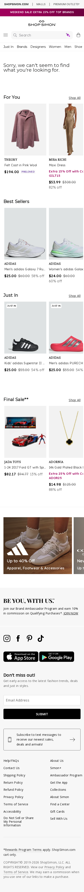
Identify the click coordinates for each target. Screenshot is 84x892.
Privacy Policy (13, 797)
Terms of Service (15, 804)
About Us (57, 761)
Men (67, 47)
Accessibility (12, 811)
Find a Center (60, 804)
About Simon (59, 797)
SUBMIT (42, 714)
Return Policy (13, 782)
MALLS (41, 4)
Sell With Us (58, 818)
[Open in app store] (21, 661)
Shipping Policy (14, 775)
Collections (58, 790)
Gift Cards (57, 811)
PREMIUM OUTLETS (66, 4)
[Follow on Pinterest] (30, 641)
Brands (22, 47)
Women (55, 47)
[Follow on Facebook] (18, 641)
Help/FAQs (11, 761)
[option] (26, 147)
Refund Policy (13, 790)
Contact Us (11, 768)
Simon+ (55, 768)
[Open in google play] (56, 661)
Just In (8, 47)
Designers (38, 47)
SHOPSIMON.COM (16, 4)
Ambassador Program (66, 775)
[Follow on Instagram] (7, 641)
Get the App (59, 782)
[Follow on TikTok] (40, 641)
